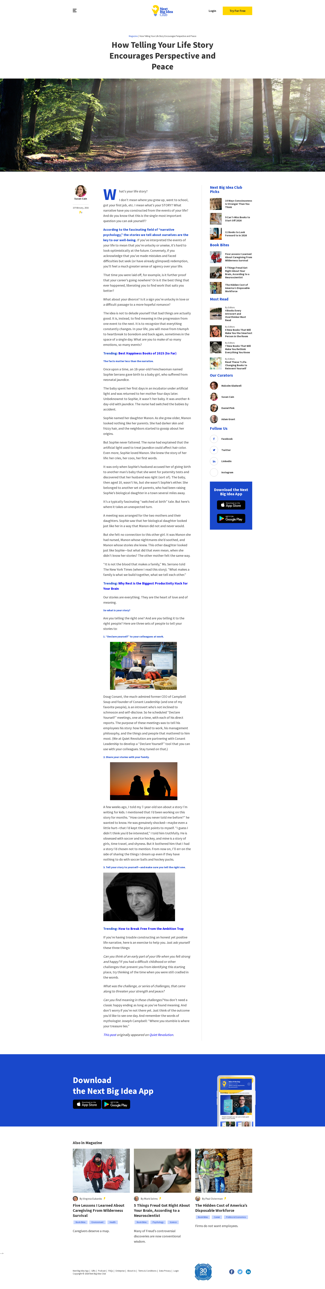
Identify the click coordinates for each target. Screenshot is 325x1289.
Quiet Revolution (161, 1035)
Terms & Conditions (147, 1270)
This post (109, 1035)
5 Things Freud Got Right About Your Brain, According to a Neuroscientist (162, 1210)
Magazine (133, 36)
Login (212, 11)
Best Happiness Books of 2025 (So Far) (147, 353)
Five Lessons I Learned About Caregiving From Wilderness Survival (98, 1210)
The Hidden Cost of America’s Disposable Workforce (221, 1208)
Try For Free (237, 11)
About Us (131, 1270)
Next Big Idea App (81, 1270)
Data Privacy (165, 1270)
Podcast (102, 1270)
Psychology (158, 1222)
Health (113, 1222)
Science (173, 1222)
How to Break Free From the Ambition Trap (151, 928)
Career (217, 1217)
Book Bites (80, 1222)
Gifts (93, 1270)
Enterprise (120, 1270)
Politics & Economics (236, 1217)
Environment (97, 1222)
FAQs (110, 1270)
